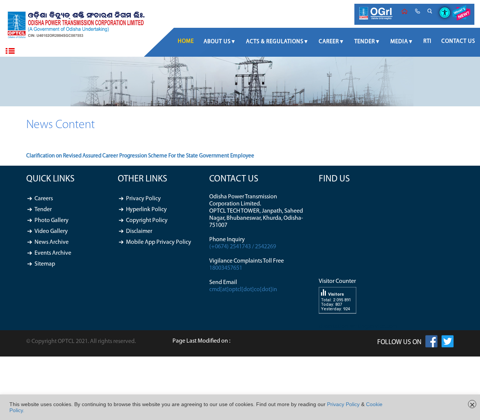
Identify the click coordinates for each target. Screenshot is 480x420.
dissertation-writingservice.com (358, 326)
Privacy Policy (143, 199)
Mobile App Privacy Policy (158, 242)
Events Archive (52, 253)
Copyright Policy (147, 221)
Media (399, 42)
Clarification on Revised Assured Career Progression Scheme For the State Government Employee (140, 156)
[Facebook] (431, 343)
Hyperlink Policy (146, 210)
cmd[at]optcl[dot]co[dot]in (243, 290)
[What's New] (461, 14)
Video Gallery (51, 231)
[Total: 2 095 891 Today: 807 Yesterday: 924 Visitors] (337, 319)
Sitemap (44, 264)
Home (404, 11)
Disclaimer (139, 231)
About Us (217, 42)
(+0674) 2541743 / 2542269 (242, 247)
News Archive (51, 242)
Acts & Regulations (274, 42)
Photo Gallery (51, 221)
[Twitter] (447, 343)
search (430, 11)
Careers (43, 199)
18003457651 (225, 268)
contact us (417, 11)
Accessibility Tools (442, 6)
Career (329, 42)
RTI (427, 41)
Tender (364, 42)
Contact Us (458, 41)
